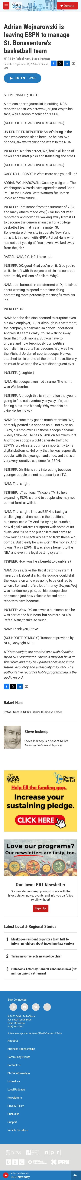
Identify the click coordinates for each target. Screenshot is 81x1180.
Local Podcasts (16, 1089)
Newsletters (15, 1097)
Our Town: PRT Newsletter (40, 884)
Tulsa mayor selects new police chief (36, 956)
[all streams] (76, 1175)
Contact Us (14, 1065)
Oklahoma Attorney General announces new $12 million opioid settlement (44, 971)
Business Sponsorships (21, 1049)
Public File (13, 1114)
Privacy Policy (16, 1105)
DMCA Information (19, 1073)
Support (12, 1122)
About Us (13, 1040)
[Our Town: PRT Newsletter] (40, 858)
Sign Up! (41, 908)
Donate (69, 5)
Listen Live (14, 1081)
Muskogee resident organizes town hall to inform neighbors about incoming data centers (42, 941)
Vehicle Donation (18, 1130)
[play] (5, 1175)
